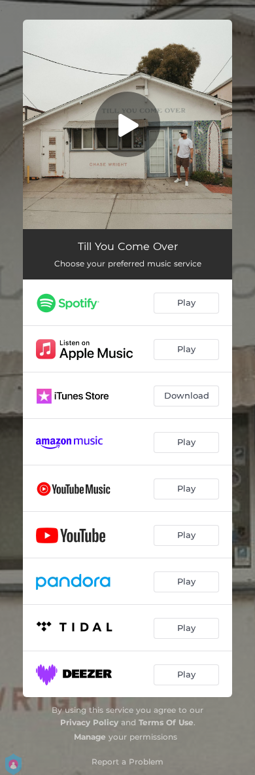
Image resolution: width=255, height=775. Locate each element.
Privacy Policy (89, 722)
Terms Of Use (166, 722)
